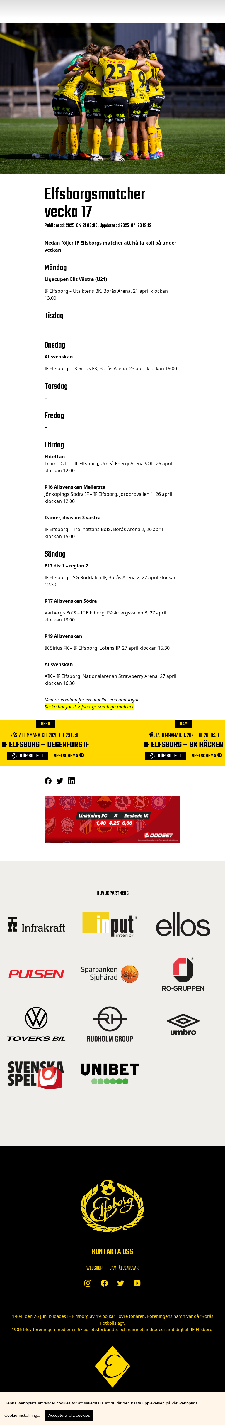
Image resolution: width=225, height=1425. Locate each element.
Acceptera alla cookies (69, 1415)
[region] (112, 1408)
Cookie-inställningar (22, 1415)
